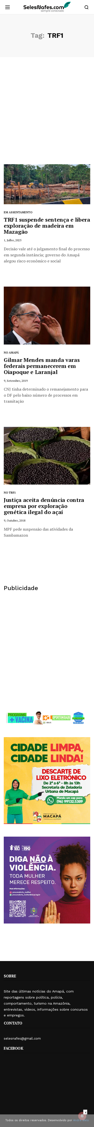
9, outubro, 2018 (14, 520)
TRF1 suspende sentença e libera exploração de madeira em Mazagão (47, 225)
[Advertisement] (47, 114)
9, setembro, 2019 (16, 381)
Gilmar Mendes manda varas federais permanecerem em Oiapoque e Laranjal (42, 365)
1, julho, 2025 (12, 240)
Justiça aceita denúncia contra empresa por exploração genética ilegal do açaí (44, 506)
